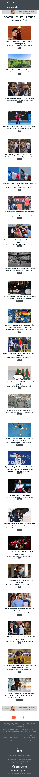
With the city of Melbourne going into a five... (19, 244)
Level (19, 388)
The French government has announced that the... (19, 216)
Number (19, 499)
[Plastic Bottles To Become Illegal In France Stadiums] (19, 209)
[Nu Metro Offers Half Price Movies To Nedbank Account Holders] (19, 549)
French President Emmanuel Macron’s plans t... (19, 584)
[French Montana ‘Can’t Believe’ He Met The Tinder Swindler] (19, 606)
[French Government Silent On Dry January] (19, 96)
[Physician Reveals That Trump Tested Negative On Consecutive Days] (19, 521)
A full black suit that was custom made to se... (19, 270)
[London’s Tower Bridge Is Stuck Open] (19, 408)
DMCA (28, 755)
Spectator (19, 359)
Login (8, 2)
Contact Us (23, 755)
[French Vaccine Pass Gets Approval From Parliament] (19, 578)
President (19, 159)
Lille (20, 671)
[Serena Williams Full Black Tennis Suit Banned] (19, 266)
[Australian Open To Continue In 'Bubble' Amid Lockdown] (19, 237)
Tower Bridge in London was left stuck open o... (19, 412)
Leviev (19, 615)
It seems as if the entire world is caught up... (19, 613)
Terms (18, 755)
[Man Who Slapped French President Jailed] (19, 152)
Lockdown (19, 246)
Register (14, 2)
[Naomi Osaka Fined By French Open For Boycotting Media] (19, 39)
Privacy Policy (12, 755)
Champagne (19, 300)
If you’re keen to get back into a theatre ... (19, 556)
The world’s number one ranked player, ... (19, 471)
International (19, 700)
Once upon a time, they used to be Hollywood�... (19, 641)
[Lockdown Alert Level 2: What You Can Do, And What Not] (19, 379)
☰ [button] (32, 7)
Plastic (19, 218)
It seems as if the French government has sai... (19, 100)
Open (19, 130)
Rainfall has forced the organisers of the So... (19, 72)
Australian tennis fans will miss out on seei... (19, 128)
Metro (19, 558)
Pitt (19, 643)
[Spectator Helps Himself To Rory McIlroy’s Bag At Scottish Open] (19, 351)
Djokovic (20, 473)
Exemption (19, 444)
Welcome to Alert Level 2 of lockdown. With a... (19, 386)
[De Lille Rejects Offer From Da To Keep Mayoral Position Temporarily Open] (19, 663)
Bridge (19, 414)
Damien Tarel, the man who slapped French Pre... (19, 157)
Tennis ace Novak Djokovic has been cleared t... (19, 443)
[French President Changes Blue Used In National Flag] (19, 181)
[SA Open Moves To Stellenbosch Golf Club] (19, 67)
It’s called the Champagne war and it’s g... (20, 298)
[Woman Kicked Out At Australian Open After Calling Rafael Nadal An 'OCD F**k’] (19, 323)
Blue (19, 189)
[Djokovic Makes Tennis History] (19, 493)
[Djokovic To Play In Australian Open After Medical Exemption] (19, 436)
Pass (19, 586)
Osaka (19, 47)
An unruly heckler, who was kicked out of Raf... (19, 329)
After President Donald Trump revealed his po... (19, 528)
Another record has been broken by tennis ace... (19, 497)
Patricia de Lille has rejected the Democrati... (19, 669)
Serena (19, 272)
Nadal (19, 331)
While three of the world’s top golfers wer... (19, 357)
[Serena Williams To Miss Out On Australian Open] (19, 124)
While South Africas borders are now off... (19, 698)
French (19, 102)
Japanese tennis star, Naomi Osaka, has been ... (19, 46)
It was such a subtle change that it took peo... (19, 187)
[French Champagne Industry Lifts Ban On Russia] (19, 294)
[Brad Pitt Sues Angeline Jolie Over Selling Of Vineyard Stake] (19, 634)
